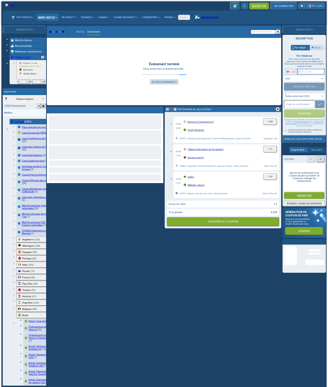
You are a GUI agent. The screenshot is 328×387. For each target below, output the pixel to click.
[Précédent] (42, 57)
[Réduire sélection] (39, 106)
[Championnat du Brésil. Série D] (63, 31)
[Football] (57, 31)
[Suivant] (58, 109)
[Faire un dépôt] (244, 6)
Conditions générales (302, 129)
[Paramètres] (303, 6)
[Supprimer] (160, 109)
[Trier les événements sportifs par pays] (43, 106)
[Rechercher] (278, 32)
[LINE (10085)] (50, 31)
